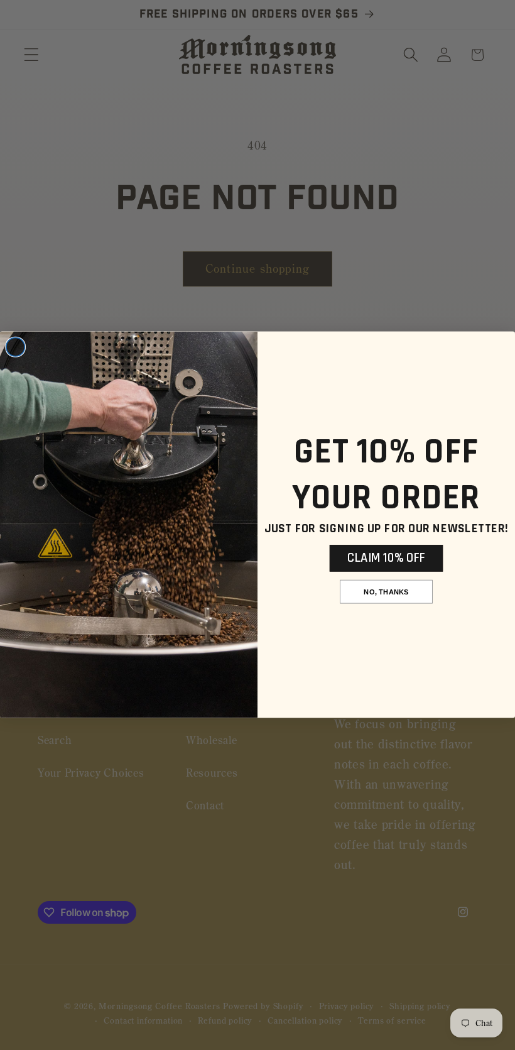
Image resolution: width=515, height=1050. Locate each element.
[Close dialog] (15, 347)
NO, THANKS (386, 592)
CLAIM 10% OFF (386, 558)
